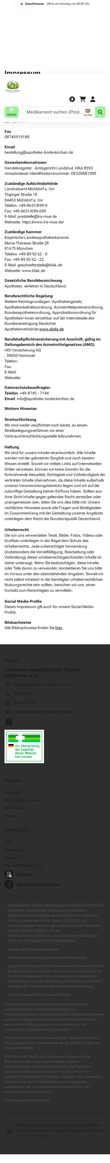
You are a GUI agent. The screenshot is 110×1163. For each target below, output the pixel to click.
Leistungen (13, 792)
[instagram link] (9, 722)
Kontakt (10, 816)
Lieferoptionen (15, 808)
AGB (8, 842)
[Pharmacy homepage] (55, 86)
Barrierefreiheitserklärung (23, 865)
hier (59, 627)
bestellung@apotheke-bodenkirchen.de (43, 712)
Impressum (13, 858)
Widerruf (24, 874)
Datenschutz (14, 850)
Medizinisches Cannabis (23, 800)
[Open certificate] (24, 746)
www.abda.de (51, 329)
